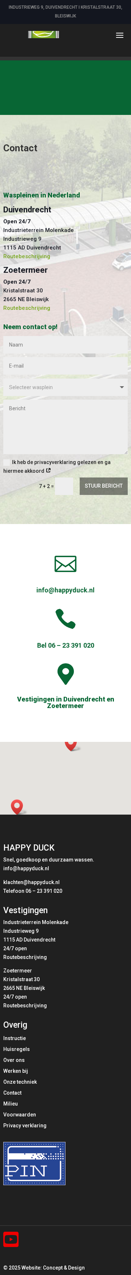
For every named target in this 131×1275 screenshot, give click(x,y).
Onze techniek (20, 1082)
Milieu (10, 1104)
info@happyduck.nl (65, 590)
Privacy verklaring (25, 1125)
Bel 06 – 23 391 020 (65, 645)
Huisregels (16, 1049)
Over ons (14, 1060)
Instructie (14, 1038)
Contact (12, 1093)
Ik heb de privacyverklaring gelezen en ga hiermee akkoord (57, 466)
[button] (73, 743)
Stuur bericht (104, 486)
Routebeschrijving (26, 256)
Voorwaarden (19, 1115)
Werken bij (15, 1071)
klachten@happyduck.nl (31, 882)
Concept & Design (64, 1268)
